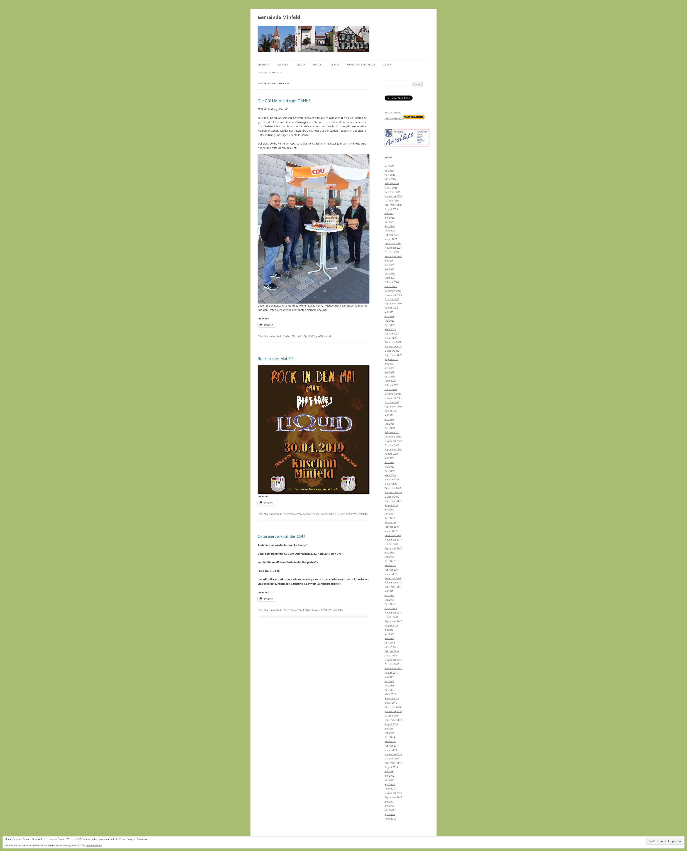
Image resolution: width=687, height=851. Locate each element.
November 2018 (393, 539)
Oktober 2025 (392, 200)
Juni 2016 (389, 634)
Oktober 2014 (392, 715)
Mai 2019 (389, 513)
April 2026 (390, 174)
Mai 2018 (389, 556)
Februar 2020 (392, 479)
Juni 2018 (389, 552)
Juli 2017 (389, 591)
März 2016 (390, 647)
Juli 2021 (389, 415)
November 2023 (393, 295)
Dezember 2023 (393, 290)
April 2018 (390, 561)
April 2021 (390, 428)
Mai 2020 (389, 466)
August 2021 (391, 410)
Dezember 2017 (393, 578)
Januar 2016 (391, 655)
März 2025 (390, 230)
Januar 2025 (391, 239)
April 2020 (390, 471)
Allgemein (289, 513)
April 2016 (390, 642)
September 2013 (393, 762)
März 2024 (390, 277)
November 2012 (393, 792)
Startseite (264, 64)
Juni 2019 (389, 509)
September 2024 (393, 256)
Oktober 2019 (392, 496)
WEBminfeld (324, 336)
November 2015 (393, 659)
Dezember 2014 (393, 707)
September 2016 (393, 621)
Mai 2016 (389, 638)
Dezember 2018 (393, 535)
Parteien (318, 64)
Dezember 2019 (393, 488)
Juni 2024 (389, 264)
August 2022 (391, 359)
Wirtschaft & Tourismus (361, 64)
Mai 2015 (389, 685)
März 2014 (390, 741)
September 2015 (393, 668)
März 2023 (390, 329)
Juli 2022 (389, 363)
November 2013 (393, 754)
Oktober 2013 (392, 758)
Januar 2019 (391, 531)
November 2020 (393, 440)
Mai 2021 (389, 423)
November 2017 (393, 582)
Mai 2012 (389, 810)
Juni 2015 (389, 681)
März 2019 (390, 522)
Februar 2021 (392, 432)
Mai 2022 (389, 372)
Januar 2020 (391, 483)
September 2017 (393, 586)
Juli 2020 (389, 458)
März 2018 (390, 565)
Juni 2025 (389, 217)
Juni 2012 (389, 805)
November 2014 (393, 711)
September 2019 (393, 501)
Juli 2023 (389, 312)
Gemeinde (283, 64)
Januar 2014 (391, 750)
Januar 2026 (391, 187)
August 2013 (391, 767)
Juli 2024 (389, 260)
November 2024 (393, 247)
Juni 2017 (389, 595)
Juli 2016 (389, 629)
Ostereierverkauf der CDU (281, 536)
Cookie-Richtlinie (94, 845)
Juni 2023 (389, 316)
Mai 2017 (389, 599)
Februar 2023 (392, 333)
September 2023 (393, 303)
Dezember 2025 (393, 192)
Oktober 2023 (392, 299)
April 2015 (390, 689)
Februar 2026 (392, 183)
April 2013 (390, 784)
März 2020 (390, 475)
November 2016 (393, 612)
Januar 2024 (391, 286)
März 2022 (390, 380)
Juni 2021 (389, 419)
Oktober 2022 (392, 350)
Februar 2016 (392, 651)
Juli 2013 (389, 771)
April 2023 (390, 325)
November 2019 (393, 492)
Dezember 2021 (393, 393)
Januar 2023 (391, 337)
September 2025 (393, 204)
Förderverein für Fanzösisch (318, 513)
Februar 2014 (392, 745)
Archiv (387, 64)
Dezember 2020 (393, 436)
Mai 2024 (389, 269)
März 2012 (390, 818)
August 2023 (391, 307)
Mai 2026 (389, 170)
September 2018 (393, 548)
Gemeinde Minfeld (279, 17)
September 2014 (393, 720)
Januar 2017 (391, 608)
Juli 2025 (389, 213)
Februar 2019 (392, 526)
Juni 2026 (389, 166)
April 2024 (390, 273)
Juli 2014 (389, 728)
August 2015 (391, 672)
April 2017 (390, 604)
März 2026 (390, 179)
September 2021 (393, 406)
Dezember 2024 (393, 243)
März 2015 (390, 694)
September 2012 (393, 797)
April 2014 (390, 737)
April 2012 (390, 814)
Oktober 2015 (392, 664)
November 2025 (393, 196)
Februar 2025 (392, 234)
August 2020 (391, 453)
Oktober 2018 (392, 544)
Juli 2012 (389, 801)
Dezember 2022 (393, 342)
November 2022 (393, 346)
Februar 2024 (392, 282)
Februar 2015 (392, 698)
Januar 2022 (391, 389)
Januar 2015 (391, 702)
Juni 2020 (389, 462)
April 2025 (390, 226)
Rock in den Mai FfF (275, 358)
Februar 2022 (392, 385)
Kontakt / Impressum (269, 72)
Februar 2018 (392, 569)
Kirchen (300, 64)
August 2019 (391, 505)
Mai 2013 (389, 780)
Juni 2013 (389, 775)
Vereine (335, 64)
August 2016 (391, 625)
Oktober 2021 (392, 402)
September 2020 (393, 449)
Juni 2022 (389, 368)
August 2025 (391, 209)
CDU (294, 336)
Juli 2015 (389, 677)
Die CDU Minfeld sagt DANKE (284, 100)
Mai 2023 (389, 320)
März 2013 (390, 788)
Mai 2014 (389, 732)
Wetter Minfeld (393, 112)
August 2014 (391, 724)
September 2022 (393, 355)
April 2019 (390, 518)
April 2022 (390, 376)
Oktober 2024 (392, 252)
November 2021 (393, 398)
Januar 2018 (391, 574)
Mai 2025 (389, 222)
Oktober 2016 (392, 616)
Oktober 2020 (392, 445)
